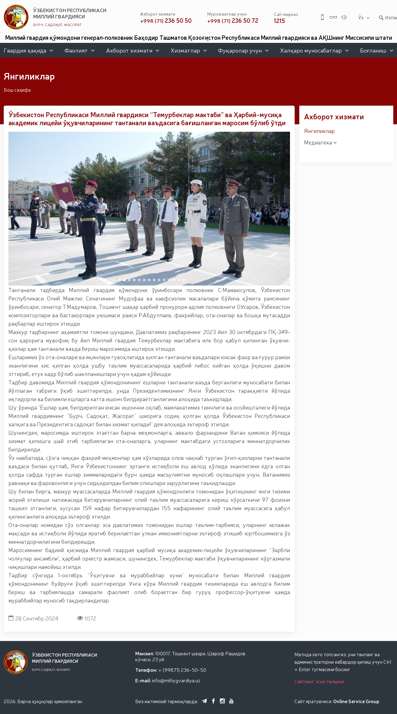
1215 (279, 20)
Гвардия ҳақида (25, 50)
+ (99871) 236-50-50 (182, 669)
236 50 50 (166, 20)
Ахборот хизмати (129, 50)
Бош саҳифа (17, 89)
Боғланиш (373, 50)
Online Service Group (356, 701)
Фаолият (76, 50)
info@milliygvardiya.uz (176, 680)
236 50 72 (232, 20)
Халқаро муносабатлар (311, 50)
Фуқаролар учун (240, 50)
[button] (114, 280)
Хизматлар (185, 50)
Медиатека (318, 142)
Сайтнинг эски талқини (319, 681)
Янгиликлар (319, 130)
